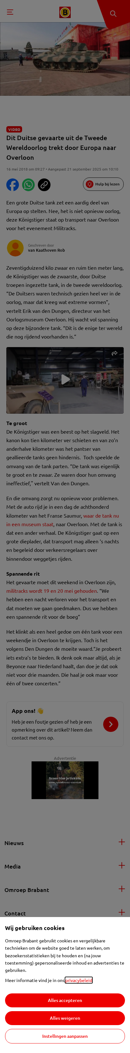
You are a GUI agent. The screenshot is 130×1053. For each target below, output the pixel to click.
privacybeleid (78, 980)
